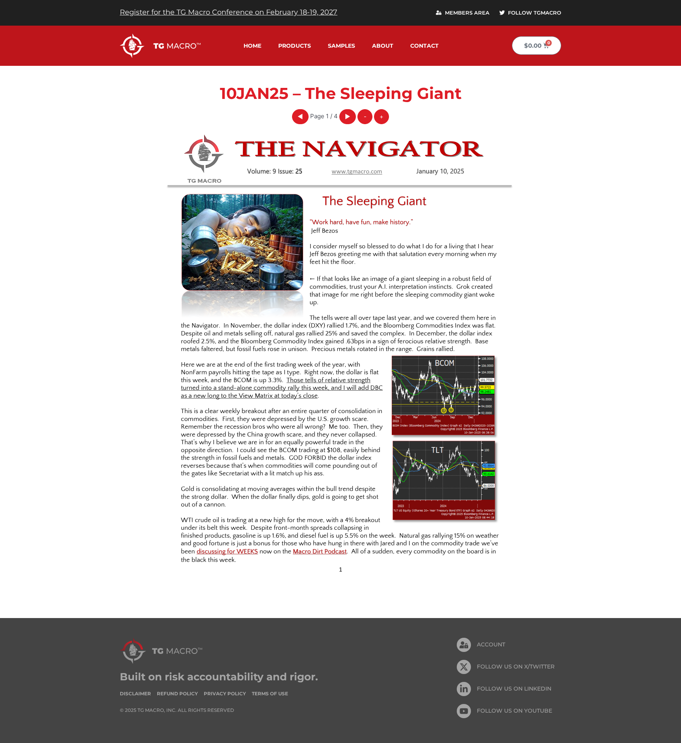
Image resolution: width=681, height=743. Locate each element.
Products (294, 45)
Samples (341, 45)
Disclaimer (135, 693)
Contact (424, 45)
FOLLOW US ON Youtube (514, 710)
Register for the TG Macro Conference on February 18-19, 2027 (228, 12)
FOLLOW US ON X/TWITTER (515, 666)
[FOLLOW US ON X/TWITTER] (464, 667)
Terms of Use (270, 693)
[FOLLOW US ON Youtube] (464, 711)
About (382, 45)
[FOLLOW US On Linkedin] (464, 689)
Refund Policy (177, 693)
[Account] (464, 645)
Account (491, 644)
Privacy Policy (225, 693)
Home (252, 45)
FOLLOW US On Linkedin (514, 688)
